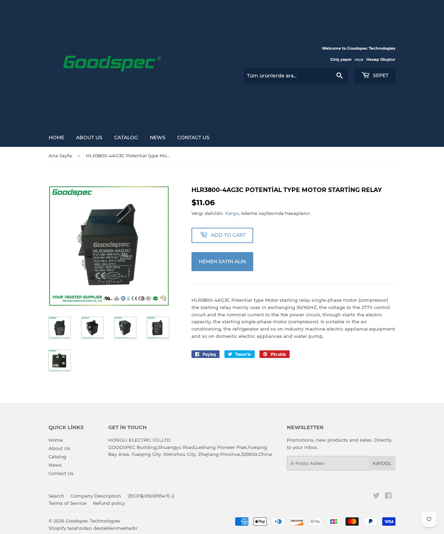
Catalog (126, 137)
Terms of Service (67, 503)
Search (56, 496)
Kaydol (382, 463)
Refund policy (109, 503)
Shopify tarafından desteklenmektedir (93, 528)
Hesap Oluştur (380, 59)
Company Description (96, 496)
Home (56, 137)
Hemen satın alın (222, 261)
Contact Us (193, 137)
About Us (89, 137)
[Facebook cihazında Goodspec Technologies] (388, 496)
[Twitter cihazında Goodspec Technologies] (376, 496)
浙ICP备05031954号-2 (151, 496)
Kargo (232, 213)
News (157, 137)
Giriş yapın (341, 59)
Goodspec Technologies (93, 521)
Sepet (380, 75)
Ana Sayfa (60, 155)
